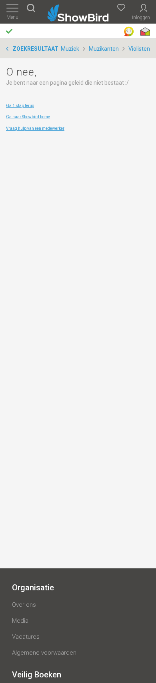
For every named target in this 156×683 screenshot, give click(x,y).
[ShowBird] (78, 11)
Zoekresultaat (35, 49)
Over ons (24, 604)
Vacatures (26, 636)
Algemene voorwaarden (44, 652)
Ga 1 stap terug (20, 105)
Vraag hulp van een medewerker (35, 128)
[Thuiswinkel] (144, 31)
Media (20, 620)
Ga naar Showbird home (28, 117)
